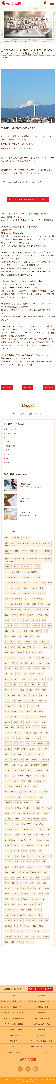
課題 (22, 910)
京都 (40, 797)
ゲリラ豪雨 (8, 786)
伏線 (40, 700)
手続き (37, 861)
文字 (28, 931)
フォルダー (40, 829)
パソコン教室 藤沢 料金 (13, 609)
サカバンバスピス (30, 754)
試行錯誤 (46, 936)
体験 (12, 631)
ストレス (24, 717)
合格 (44, 738)
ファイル (15, 824)
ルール (22, 668)
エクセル (37, 577)
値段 (6, 631)
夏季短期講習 (35, 765)
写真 (29, 658)
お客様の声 (17, 802)
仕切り (20, 641)
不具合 (7, 888)
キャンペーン (43, 792)
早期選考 (16, 749)
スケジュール (26, 818)
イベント (16, 851)
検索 (19, 706)
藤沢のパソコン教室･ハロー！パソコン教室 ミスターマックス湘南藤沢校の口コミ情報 (27, 544)
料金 (25, 631)
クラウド (25, 872)
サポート (40, 867)
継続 (13, 904)
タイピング (8, 625)
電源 (18, 877)
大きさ (7, 883)
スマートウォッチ (10, 711)
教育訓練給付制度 (28, 813)
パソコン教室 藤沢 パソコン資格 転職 (31, 593)
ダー (12, 674)
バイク (48, 808)
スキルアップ (25, 625)
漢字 (25, 674)
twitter (30, 770)
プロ (20, 684)
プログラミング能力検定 (20, 894)
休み (22, 845)
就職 (45, 631)
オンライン (45, 658)
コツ (16, 625)
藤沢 (7, 450)
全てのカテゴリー (12, 429)
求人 (6, 615)
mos (21, 663)
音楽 (26, 663)
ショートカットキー (11, 717)
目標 (45, 872)
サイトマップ (42, 1052)
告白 (6, 754)
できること (32, 915)
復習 (26, 936)
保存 (37, 690)
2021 (6, 674)
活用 (15, 759)
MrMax (20, 765)
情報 (31, 631)
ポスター (20, 738)
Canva (12, 872)
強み (21, 920)
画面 (44, 883)
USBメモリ (45, 877)
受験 (15, 743)
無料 (6, 588)
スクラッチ (8, 818)
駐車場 (23, 679)
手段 (34, 926)
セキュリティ (44, 835)
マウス (7, 663)
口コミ (35, 582)
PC (39, 684)
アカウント (27, 808)
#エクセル (39, 413)
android (48, 663)
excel (7, 441)
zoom (27, 759)
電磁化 (44, 690)
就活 (40, 652)
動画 (24, 856)
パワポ (33, 894)
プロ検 (47, 845)
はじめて (8, 743)
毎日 (31, 636)
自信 (15, 920)
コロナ (19, 631)
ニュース (8, 722)
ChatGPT (17, 835)
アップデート (9, 856)
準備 (6, 942)
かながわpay (38, 770)
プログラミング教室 (32, 620)
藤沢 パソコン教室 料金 (13, 599)
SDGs (24, 647)
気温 (19, 904)
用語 (47, 894)
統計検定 (38, 910)
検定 (43, 620)
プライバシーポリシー (12, 577)
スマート (40, 674)
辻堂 (7, 454)
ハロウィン (8, 733)
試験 (29, 781)
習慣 (12, 942)
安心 (18, 861)
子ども (29, 861)
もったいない (44, 759)
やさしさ (28, 733)
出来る (19, 674)
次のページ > (49, 387)
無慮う (32, 904)
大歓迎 (39, 845)
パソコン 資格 (10, 593)
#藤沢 (29, 413)
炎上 (35, 835)
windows (20, 776)
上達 (13, 765)
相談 (24, 888)
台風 (18, 647)
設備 (28, 668)
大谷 (46, 749)
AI (31, 802)
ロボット (33, 792)
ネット (21, 711)
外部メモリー (38, 711)
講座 (46, 615)
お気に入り (22, 915)
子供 (19, 636)
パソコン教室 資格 (37, 599)
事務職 (25, 851)
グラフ (44, 861)
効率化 (32, 883)
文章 (32, 936)
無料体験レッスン (40, 781)
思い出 (25, 899)
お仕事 (47, 743)
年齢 (35, 679)
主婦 (12, 727)
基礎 (22, 690)
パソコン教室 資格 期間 (13, 604)
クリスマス (35, 738)
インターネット (10, 641)
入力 (38, 883)
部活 (47, 695)
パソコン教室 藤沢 (11, 582)
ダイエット (14, 690)
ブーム (45, 684)
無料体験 (20, 652)
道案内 (7, 765)
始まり (25, 877)
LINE (19, 797)
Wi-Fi (6, 647)
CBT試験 (29, 910)
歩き (13, 813)
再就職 (16, 845)
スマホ (7, 636)
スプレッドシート (28, 829)
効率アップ (30, 845)
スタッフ (16, 566)
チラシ (25, 749)
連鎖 (25, 904)
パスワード (47, 856)
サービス (8, 566)
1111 (13, 738)
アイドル (30, 690)
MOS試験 (27, 604)
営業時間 (36, 625)
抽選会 (19, 808)
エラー (7, 904)
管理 (46, 920)
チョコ (39, 749)
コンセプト (26, 538)
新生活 (47, 888)
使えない (34, 759)
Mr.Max (37, 802)
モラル (42, 679)
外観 (35, 776)
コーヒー (36, 668)
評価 (37, 636)
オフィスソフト (10, 706)
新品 (12, 647)
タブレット (33, 717)
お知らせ (8, 936)
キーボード (23, 883)
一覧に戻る (28, 387)
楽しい (7, 776)
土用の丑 (28, 641)
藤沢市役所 (8, 668)
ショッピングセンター (12, 829)
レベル (31, 706)
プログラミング (16, 588)
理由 (6, 872)
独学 (34, 604)
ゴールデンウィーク (11, 910)
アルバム (38, 840)
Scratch (17, 818)
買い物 (14, 663)
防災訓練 (20, 727)
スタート (8, 931)
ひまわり (22, 770)
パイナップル (44, 641)
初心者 (8, 437)
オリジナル (8, 835)
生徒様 (32, 749)
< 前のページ (7, 387)
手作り (29, 711)
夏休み (45, 813)
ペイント (37, 647)
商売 (13, 695)
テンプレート (30, 942)
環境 (18, 856)
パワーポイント (25, 582)
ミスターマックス (10, 770)
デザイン (20, 942)
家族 (27, 722)
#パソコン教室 (19, 413)
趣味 (13, 636)
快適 (37, 706)
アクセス (37, 566)
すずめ (41, 754)
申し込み (45, 609)
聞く (15, 926)
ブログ (44, 722)
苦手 (23, 835)
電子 (27, 743)
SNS (15, 684)
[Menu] (52, 3)
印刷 (40, 915)
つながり (31, 856)
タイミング (35, 722)
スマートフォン (10, 797)
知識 (38, 936)
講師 (49, 625)
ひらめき (8, 749)
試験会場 (35, 786)
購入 (21, 722)
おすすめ (31, 615)
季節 (6, 727)
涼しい (7, 824)
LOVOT (25, 792)
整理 (38, 856)
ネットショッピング (11, 679)
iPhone (32, 663)
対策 (40, 851)
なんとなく (45, 931)
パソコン (14, 615)
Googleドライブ (36, 872)
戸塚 (46, 770)
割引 (31, 877)
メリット (8, 684)
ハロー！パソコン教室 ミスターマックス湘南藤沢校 (21, 572)
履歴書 (7, 894)
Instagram (28, 776)
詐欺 (23, 781)
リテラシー (15, 888)
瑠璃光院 (8, 802)
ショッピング (18, 936)
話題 (19, 754)
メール (26, 802)
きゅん (44, 727)
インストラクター (30, 700)
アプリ (36, 658)
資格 (7, 462)
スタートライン (35, 899)
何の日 (26, 695)
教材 (39, 904)
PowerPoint (18, 786)
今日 (29, 679)
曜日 (41, 733)
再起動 (41, 926)
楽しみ (34, 652)
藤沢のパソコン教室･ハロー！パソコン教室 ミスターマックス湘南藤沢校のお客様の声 (27, 560)
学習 (27, 652)
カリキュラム (38, 824)
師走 (27, 738)
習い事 (7, 620)
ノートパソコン (10, 658)
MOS (7, 458)
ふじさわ (36, 727)
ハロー (7, 700)
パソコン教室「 (26, 824)
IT (5, 840)
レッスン (47, 840)
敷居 (19, 700)
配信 (26, 765)
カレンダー (47, 647)
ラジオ (7, 695)
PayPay (40, 743)
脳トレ (14, 883)
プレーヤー (18, 733)
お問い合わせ (26, 577)
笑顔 (35, 733)
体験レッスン (11, 446)
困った (27, 684)
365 (44, 899)
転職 (43, 668)
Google (21, 743)
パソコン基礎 (22, 840)
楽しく (32, 674)
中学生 (36, 808)
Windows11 (8, 851)
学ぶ (19, 695)
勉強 (6, 652)
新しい (41, 894)
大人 (13, 620)
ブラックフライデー (29, 797)
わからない (30, 867)
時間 (27, 920)
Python (48, 829)
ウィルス (34, 695)
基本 (13, 700)
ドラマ (28, 727)
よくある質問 (27, 566)
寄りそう (8, 920)
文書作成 (43, 717)
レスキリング (9, 861)
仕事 (35, 641)
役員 (12, 877)
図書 (33, 743)
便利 (33, 684)
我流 (40, 888)
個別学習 (8, 845)
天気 (15, 722)
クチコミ (26, 786)
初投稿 (13, 754)
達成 (37, 877)
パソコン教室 (11, 433)
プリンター (21, 658)
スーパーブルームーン (12, 781)
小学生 (42, 582)
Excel (25, 636)
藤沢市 (38, 631)
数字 (22, 931)
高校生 (34, 920)
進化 (40, 920)
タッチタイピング (18, 867)
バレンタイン (9, 808)
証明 (21, 759)
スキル (7, 738)
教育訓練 (12, 840)
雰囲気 (48, 867)
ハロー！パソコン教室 (32, 609)
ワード (20, 620)
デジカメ (40, 663)
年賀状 (39, 615)
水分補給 (36, 818)
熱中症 (44, 818)
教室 (6, 877)
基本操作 (22, 615)
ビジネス (43, 776)
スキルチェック (25, 926)
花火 (13, 776)
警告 (12, 652)
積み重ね (8, 926)
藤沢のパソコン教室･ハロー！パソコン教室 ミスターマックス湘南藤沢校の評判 (27, 552)
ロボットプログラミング (13, 792)
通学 (31, 840)
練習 (6, 899)
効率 (18, 872)
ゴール (16, 931)
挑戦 (38, 813)
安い (26, 599)
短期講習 (45, 765)
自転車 (7, 813)
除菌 (48, 604)
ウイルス (33, 851)
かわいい (8, 759)
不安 (30, 647)
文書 (6, 690)
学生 (43, 625)
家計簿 (7, 867)
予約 (30, 888)
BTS (41, 695)
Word (49, 679)
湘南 (29, 835)
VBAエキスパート (10, 915)
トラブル (36, 931)
